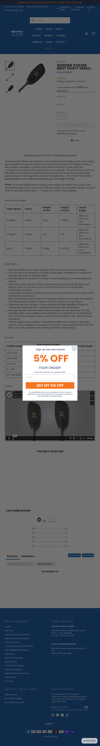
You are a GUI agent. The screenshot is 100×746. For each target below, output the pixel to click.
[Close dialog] (74, 348)
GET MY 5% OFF (50, 385)
